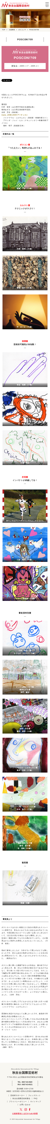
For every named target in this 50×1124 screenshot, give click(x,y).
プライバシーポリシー (18, 1102)
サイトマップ (35, 1102)
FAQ (35, 1098)
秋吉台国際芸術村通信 (21, 1098)
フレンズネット (34, 1095)
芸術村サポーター (17, 1095)
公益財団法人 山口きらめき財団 (25, 1114)
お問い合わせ (25, 1105)
